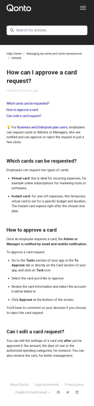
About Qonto (19, 384)
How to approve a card (22, 110)
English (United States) (32, 392)
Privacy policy (74, 384)
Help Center (14, 53)
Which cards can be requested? (28, 103)
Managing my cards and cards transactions (54, 53)
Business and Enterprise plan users (42, 127)
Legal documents (47, 384)
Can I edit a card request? (24, 116)
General (16, 58)
